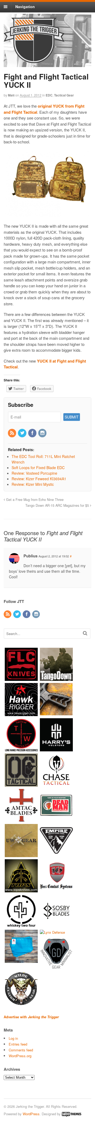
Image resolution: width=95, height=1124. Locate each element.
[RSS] (12, 433)
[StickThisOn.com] (56, 819)
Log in (13, 1038)
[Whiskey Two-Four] (21, 924)
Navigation (25, 6)
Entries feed (18, 1044)
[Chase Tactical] (56, 783)
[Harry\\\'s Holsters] (56, 748)
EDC (49, 95)
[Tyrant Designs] (56, 713)
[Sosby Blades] (56, 924)
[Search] (85, 633)
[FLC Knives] (21, 678)
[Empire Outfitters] (56, 854)
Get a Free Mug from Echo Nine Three (34, 499)
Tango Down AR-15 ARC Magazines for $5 (57, 505)
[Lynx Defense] (52, 932)
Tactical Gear (64, 95)
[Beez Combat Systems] (56, 889)
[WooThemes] (71, 1113)
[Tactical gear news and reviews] (34, 60)
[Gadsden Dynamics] (56, 967)
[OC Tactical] (21, 783)
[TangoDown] (56, 678)
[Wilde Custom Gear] (21, 1002)
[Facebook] (32, 433)
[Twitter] (22, 433)
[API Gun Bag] (21, 960)
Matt (11, 95)
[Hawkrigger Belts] (21, 713)
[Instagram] (42, 433)
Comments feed (21, 1049)
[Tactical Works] (21, 748)
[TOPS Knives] (21, 889)
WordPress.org (20, 1055)
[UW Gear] (21, 854)
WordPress (31, 1113)
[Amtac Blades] (21, 819)
